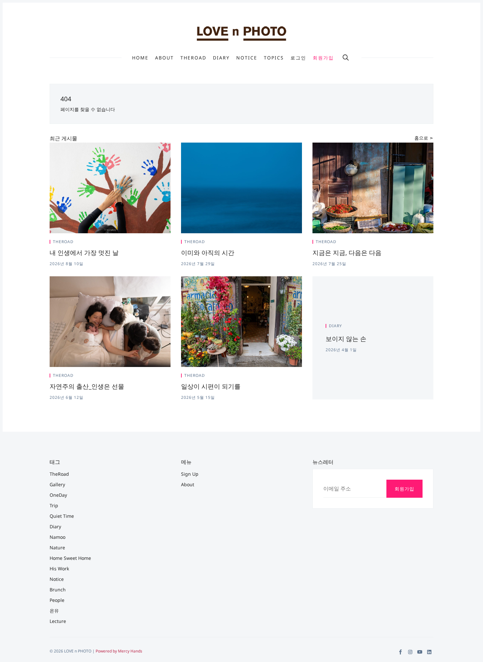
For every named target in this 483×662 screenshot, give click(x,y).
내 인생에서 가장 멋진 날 (84, 252)
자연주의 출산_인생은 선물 (87, 386)
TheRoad (193, 58)
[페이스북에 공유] (153, 243)
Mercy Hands (130, 651)
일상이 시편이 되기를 (211, 386)
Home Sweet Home (70, 558)
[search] (345, 57)
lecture (58, 621)
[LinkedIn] (429, 652)
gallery (57, 484)
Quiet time (62, 516)
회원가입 (323, 58)
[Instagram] (410, 652)
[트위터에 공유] (146, 243)
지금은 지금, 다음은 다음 (346, 252)
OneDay (58, 495)
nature (57, 547)
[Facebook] (401, 652)
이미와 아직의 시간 (207, 252)
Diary (221, 58)
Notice (246, 58)
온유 (54, 610)
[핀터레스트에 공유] (168, 243)
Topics (274, 58)
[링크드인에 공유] (161, 243)
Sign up (189, 474)
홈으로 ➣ (423, 138)
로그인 (298, 58)
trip (54, 505)
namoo (57, 537)
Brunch (58, 589)
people (57, 600)
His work (59, 568)
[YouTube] (420, 652)
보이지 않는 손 (346, 338)
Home (140, 58)
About (164, 58)
